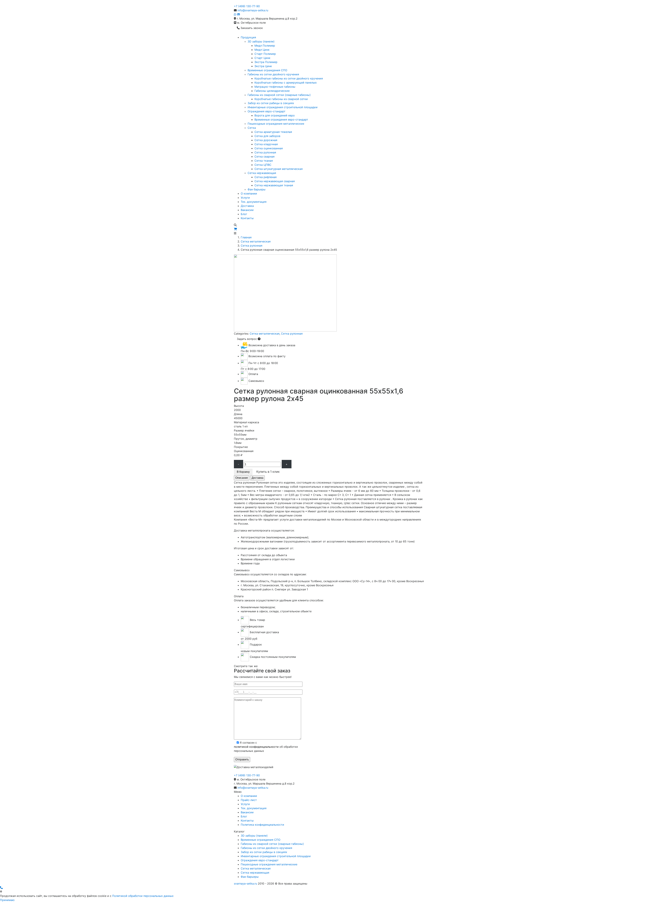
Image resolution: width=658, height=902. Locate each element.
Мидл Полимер (264, 45)
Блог (244, 214)
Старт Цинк (262, 58)
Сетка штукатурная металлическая (278, 169)
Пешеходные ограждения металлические (276, 123)
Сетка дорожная (265, 140)
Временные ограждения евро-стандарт (281, 119)
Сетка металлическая (256, 241)
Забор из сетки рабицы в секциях (271, 103)
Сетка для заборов (267, 136)
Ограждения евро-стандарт (266, 111)
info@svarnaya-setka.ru (252, 10)
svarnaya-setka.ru (245, 883)
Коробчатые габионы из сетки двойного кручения (288, 78)
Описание (241, 477)
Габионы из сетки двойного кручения (273, 74)
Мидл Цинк (262, 49)
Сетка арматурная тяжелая (273, 132)
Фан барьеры (256, 189)
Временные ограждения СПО (267, 70)
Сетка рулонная (265, 152)
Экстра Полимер (265, 62)
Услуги (245, 197)
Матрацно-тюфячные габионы (274, 86)
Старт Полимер (265, 53)
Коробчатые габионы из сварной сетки (281, 99)
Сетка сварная (264, 156)
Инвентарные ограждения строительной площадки (283, 107)
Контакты (247, 218)
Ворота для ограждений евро (274, 115)
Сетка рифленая (265, 177)
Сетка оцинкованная (268, 148)
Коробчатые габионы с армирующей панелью (285, 82)
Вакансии (247, 210)
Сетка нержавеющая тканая (273, 185)
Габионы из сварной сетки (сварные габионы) (279, 95)
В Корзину (243, 471)
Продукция (248, 37)
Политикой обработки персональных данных (143, 896)
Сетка (252, 127)
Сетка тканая (263, 160)
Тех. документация (253, 201)
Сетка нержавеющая (262, 173)
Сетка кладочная (266, 144)
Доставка (247, 206)
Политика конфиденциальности (262, 824)
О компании (249, 193)
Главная (246, 237)
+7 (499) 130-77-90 (247, 6)
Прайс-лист (249, 800)
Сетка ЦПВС (262, 164)
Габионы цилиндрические (272, 90)
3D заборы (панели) (261, 41)
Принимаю (7, 900)
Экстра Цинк (263, 66)
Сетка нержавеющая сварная (274, 181)
